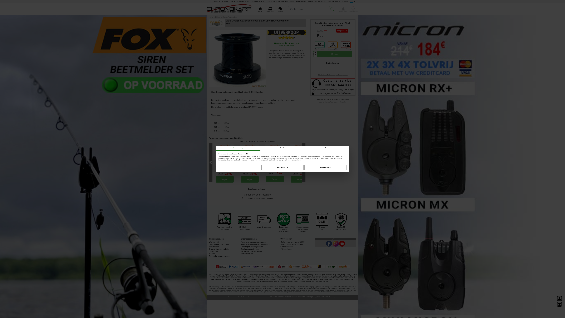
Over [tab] (326, 148)
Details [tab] (282, 148)
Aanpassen (281, 167)
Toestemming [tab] (238, 148)
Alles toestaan (325, 167)
